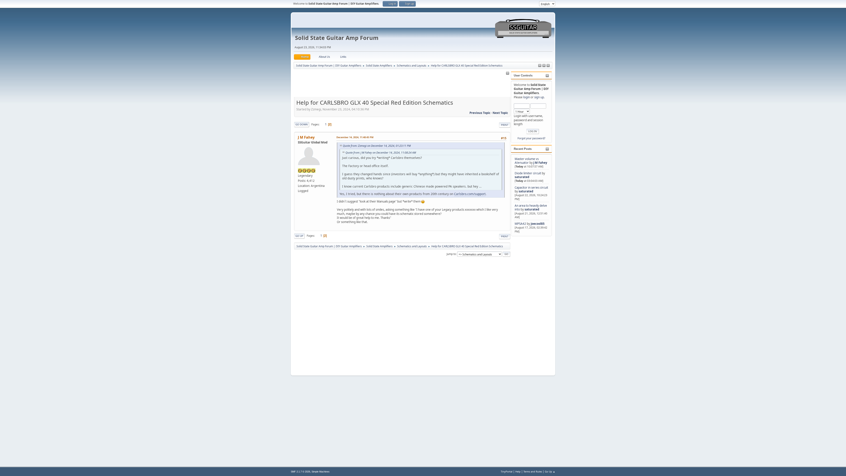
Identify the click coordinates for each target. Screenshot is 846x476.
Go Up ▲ (550, 471)
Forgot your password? (531, 138)
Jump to (451, 254)
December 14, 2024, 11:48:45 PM (354, 137)
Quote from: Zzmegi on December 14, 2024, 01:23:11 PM (377, 146)
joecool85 (538, 224)
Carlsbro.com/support (470, 194)
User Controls (523, 75)
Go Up (299, 236)
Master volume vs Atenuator (527, 161)
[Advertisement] (528, 303)
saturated (522, 177)
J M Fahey (540, 163)
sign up (539, 97)
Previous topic (479, 113)
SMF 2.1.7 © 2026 (300, 471)
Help (518, 471)
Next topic (500, 113)
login (526, 97)
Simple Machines (321, 471)
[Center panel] (544, 66)
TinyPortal (506, 471)
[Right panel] (540, 66)
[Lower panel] (548, 66)
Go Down (301, 124)
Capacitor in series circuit (531, 188)
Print (504, 124)
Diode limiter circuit (528, 173)
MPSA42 (521, 224)
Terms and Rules (532, 471)
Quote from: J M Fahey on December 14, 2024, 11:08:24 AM (380, 152)
